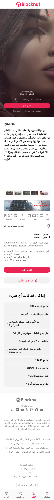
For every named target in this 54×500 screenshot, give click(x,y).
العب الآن (27, 105)
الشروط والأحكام (27, 468)
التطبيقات (9, 439)
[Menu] (5, 4)
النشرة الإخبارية (43, 451)
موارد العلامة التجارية (15, 447)
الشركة (32, 451)
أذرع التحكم (28, 439)
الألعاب (37, 439)
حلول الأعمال (13, 451)
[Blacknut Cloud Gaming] (28, 4)
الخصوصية (27, 472)
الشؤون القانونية (27, 464)
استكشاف (46, 439)
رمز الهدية (29, 447)
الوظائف (24, 451)
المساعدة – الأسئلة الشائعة (32, 443)
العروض (18, 439)
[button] (27, 99)
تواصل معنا (15, 443)
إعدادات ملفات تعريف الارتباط (27, 476)
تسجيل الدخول (42, 447)
